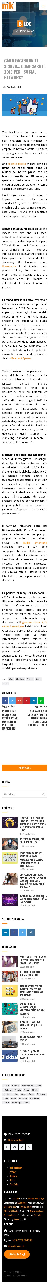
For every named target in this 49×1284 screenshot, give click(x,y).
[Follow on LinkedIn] (7, 1147)
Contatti (22, 1219)
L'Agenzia (7, 1198)
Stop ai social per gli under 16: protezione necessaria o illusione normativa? (31, 991)
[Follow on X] (29, 1147)
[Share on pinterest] (26, 700)
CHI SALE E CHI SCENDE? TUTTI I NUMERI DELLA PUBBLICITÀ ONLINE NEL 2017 (37, 718)
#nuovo (26, 1102)
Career (16, 1219)
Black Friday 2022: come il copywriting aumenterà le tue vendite (33, 899)
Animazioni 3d (26, 1206)
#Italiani (15, 1094)
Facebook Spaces (21, 358)
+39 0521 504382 (22, 1240)
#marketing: (16, 1102)
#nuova (26, 1090)
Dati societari (15, 1140)
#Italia (38, 1085)
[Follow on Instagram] (22, 1147)
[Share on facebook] (5, 700)
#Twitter (7, 1094)
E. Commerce (22, 1202)
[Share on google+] (19, 700)
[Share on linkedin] (33, 700)
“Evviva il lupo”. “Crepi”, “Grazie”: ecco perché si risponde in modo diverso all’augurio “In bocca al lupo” (33, 824)
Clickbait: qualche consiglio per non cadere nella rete (33, 1054)
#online (13, 1098)
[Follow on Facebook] (14, 1147)
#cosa (23, 1094)
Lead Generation (10, 1202)
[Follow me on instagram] (31, 932)
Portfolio (14, 1184)
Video (18, 1206)
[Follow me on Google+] (5, 932)
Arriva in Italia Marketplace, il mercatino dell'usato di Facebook (32, 1009)
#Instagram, (41, 1094)
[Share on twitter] (12, 700)
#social (6, 1085)
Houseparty (9, 266)
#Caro (11, 679)
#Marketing (8, 1090)
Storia (12, 1180)
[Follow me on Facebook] (14, 932)
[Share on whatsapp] (41, 700)
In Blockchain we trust (24, 1215)
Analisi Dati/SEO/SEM (36, 1202)
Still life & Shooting (11, 1211)
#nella (6, 1098)
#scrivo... (30, 679)
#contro (6, 1102)
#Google (34, 1090)
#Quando (18, 1090)
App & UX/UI (24, 1211)
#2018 (6, 683)
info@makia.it (16, 1246)
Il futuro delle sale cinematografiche (30, 973)
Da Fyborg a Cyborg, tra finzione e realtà (32, 841)
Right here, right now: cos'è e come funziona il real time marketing (10, 720)
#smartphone (34, 1098)
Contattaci (15, 1254)
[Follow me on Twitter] (22, 932)
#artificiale (23, 1098)
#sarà (38, 679)
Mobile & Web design (36, 1198)
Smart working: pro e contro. (31, 1039)
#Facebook (20, 679)
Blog (11, 1219)
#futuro (31, 1094)
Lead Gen (15, 1198)
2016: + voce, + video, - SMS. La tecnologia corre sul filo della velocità (33, 960)
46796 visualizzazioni (13, 87)
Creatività (23, 1198)
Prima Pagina (25, 767)
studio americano (35, 542)
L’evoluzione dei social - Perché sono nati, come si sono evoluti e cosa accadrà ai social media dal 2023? (33, 881)
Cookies (13, 1176)
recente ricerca (17, 164)
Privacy (13, 1172)
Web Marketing (10, 1206)
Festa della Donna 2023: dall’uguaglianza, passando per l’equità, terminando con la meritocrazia (32, 859)
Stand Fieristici (38, 1206)
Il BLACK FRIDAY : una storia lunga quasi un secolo (31, 1025)
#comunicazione (27, 1085)
